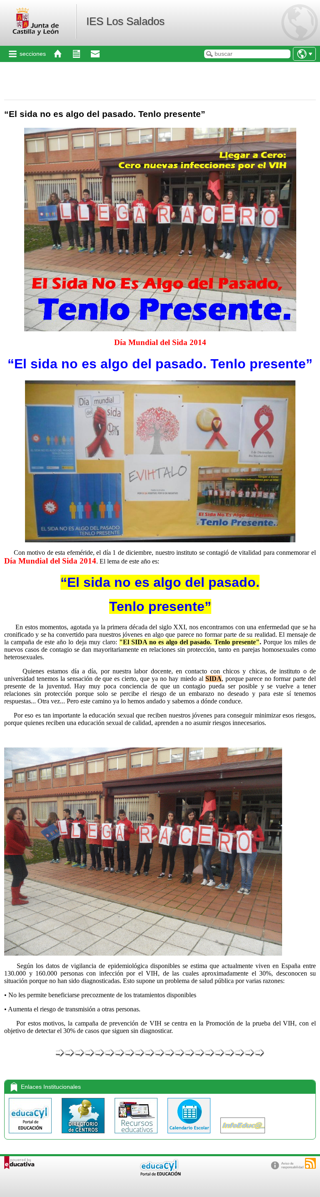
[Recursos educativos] (136, 1135)
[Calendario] (189, 1135)
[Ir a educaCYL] (160, 1173)
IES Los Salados (125, 21)
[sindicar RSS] (310, 1163)
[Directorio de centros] (84, 1135)
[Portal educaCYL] (31, 1135)
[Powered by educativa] (19, 1162)
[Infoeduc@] (242, 1135)
